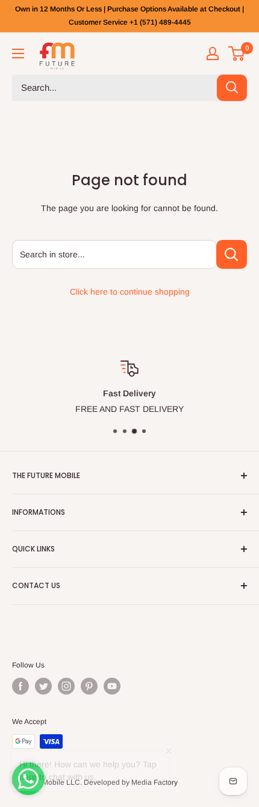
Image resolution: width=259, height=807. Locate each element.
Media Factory (154, 782)
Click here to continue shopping (130, 291)
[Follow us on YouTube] (112, 686)
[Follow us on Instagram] (66, 686)
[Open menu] (18, 53)
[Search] (232, 88)
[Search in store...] (231, 254)
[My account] (213, 53)
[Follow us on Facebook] (20, 686)
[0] (237, 53)
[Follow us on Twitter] (43, 686)
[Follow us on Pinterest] (89, 686)
